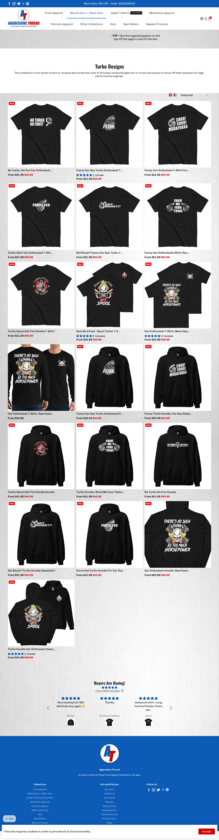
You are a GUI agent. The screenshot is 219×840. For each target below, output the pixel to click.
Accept (206, 831)
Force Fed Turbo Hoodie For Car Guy (99, 570)
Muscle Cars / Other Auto (86, 13)
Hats (113, 24)
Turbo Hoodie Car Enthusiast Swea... (31, 649)
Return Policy (109, 806)
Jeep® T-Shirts (126, 13)
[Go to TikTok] (23, 3)
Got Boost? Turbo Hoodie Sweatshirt (31, 570)
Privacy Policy (109, 818)
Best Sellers (131, 24)
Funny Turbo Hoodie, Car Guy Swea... (168, 413)
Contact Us (109, 793)
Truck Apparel (54, 13)
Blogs (109, 823)
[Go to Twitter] (19, 3)
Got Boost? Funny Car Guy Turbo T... (99, 252)
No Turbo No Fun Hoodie (160, 492)
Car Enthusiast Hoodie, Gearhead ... (167, 570)
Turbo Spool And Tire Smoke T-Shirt (31, 331)
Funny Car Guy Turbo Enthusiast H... (99, 413)
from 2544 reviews (107, 690)
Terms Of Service (109, 814)
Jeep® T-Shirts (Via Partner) (39, 797)
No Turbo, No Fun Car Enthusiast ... (30, 170)
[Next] (69, 133)
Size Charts (109, 797)
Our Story (109, 789)
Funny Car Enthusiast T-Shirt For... (167, 170)
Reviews (109, 802)
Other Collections (91, 24)
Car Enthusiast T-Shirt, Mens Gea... (167, 331)
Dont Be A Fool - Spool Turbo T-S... (98, 331)
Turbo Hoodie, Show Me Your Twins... (100, 492)
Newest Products (157, 24)
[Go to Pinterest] (27, 3)
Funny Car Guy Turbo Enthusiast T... (99, 170)
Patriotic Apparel (62, 24)
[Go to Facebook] (9, 3)
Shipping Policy (109, 810)
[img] (109, 687)
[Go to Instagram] (14, 3)
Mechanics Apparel (161, 13)
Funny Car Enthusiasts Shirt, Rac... (167, 252)
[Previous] (13, 133)
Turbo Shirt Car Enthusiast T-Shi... (30, 252)
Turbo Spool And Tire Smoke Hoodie (31, 492)
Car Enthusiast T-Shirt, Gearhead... (30, 413)
